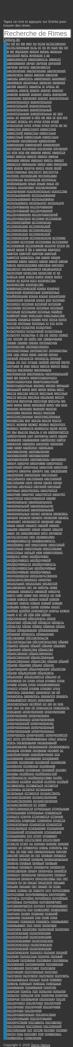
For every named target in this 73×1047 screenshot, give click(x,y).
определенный (42, 727)
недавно (55, 533)
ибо (37, 117)
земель (12, 90)
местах (22, 393)
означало (43, 692)
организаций (47, 742)
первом (37, 859)
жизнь (44, 51)
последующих (41, 1018)
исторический (39, 226)
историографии (19, 222)
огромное (14, 680)
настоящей (52, 478)
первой (24, 859)
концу (40, 300)
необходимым (18, 572)
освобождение (18, 754)
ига (59, 117)
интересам (28, 175)
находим (13, 494)
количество (34, 284)
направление (17, 451)
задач (30, 63)
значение (59, 94)
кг (54, 273)
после (60, 999)
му (9, 432)
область (57, 622)
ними (28, 595)
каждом (37, 253)
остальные (44, 789)
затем (11, 86)
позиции (37, 913)
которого (13, 304)
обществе (45, 649)
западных (30, 82)
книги (49, 276)
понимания (33, 987)
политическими (19, 940)
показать (43, 921)
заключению (36, 71)
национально (17, 502)
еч (48, 47)
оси (57, 754)
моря (63, 428)
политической (17, 948)
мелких (39, 385)
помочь (12, 983)
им (27, 152)
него (44, 533)
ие (60, 125)
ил (9, 152)
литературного (37, 346)
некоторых (15, 552)
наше (20, 525)
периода (13, 878)
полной (61, 952)
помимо (56, 979)
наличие (42, 443)
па (18, 851)
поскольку (47, 999)
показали (27, 921)
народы (25, 471)
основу (61, 770)
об (25, 614)
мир (10, 405)
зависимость (38, 59)
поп (35, 991)
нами (18, 447)
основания (50, 758)
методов (25, 401)
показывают (16, 925)
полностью (28, 956)
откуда (25, 816)
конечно (53, 288)
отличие (56, 816)
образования (48, 630)
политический (17, 937)
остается (51, 785)
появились (15, 1038)
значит (43, 98)
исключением (46, 187)
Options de (11, 40)
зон (60, 113)
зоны (10, 117)
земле (24, 90)
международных (19, 385)
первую (13, 863)
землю (45, 90)
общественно (17, 653)
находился (48, 490)
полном (13, 956)
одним (12, 684)
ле (46, 335)
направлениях (18, 459)
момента (26, 428)
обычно (51, 676)
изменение (47, 141)
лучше (33, 362)
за (48, 55)
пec (12, 851)
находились (30, 490)
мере (42, 389)
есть (33, 47)
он (55, 704)
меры (51, 389)
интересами (47, 175)
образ (11, 630)
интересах (15, 179)
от (35, 805)
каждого (54, 249)
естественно (56, 43)
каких (23, 261)
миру (50, 405)
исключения (16, 191)
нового (22, 599)
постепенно (16, 1026)
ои (53, 692)
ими (50, 164)
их (68, 245)
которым (13, 311)
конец (41, 288)
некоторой (56, 544)
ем (23, 43)
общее (24, 645)
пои (38, 917)
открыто (13, 816)
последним (51, 1007)
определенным (18, 731)
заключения (56, 71)
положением (35, 964)
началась (60, 513)
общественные (42, 657)
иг (54, 117)
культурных (53, 331)
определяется (56, 735)
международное (19, 381)
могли (46, 420)
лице (32, 354)
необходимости (19, 564)
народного (54, 463)
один (31, 680)
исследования (41, 210)
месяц (22, 397)
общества (29, 649)
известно (14, 129)
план (57, 886)
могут (11, 424)
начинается (31, 521)
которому (14, 307)
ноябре (12, 610)
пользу (34, 979)
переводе (57, 867)
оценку (12, 847)
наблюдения (16, 436)
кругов (12, 323)
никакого (27, 591)
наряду (37, 471)
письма (59, 882)
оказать (62, 696)
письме (12, 886)
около (32, 700)
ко (18, 280)
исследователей (45, 214)
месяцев (47, 397)
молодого (57, 424)
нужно (64, 610)
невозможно (30, 533)
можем (21, 424)
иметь (48, 160)
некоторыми (52, 548)
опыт (52, 739)
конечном (14, 292)
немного (13, 556)
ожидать (13, 692)
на (45, 432)
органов (13, 750)
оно (16, 707)
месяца (33, 397)
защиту (22, 86)
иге (65, 117)
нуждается (39, 610)
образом (13, 634)
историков (53, 218)
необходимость (44, 564)
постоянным (16, 1030)
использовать (17, 203)
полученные (33, 972)
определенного (19, 719)
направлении (39, 451)
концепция (15, 300)
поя (41, 1034)
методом (40, 401)
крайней (13, 315)
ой (58, 692)
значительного (18, 102)
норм (35, 607)
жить (24, 55)
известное (48, 129)
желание (22, 51)
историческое (17, 234)
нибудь (43, 587)
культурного (16, 331)
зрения (25, 117)
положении (54, 964)
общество (38, 661)
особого (13, 781)
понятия (13, 991)
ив (43, 117)
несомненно (16, 587)
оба (31, 614)
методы (54, 401)
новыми (13, 607)
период (60, 874)
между (24, 377)
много (37, 412)
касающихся (51, 269)
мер (34, 389)
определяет (35, 735)
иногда (29, 168)
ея (66, 47)
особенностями (40, 777)
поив (45, 917)
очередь (55, 847)
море (54, 428)
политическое (41, 944)
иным (41, 183)
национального (40, 502)
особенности (17, 777)
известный (15, 137)
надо (53, 436)
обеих (46, 614)
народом (60, 467)
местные (46, 393)
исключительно (39, 191)
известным (32, 137)
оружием (39, 750)
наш (58, 521)
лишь (11, 362)
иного (40, 168)
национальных (18, 513)
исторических (17, 230)
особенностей (46, 773)
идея (45, 125)
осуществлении (44, 797)
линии (11, 342)
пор (37, 995)
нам (10, 447)
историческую (40, 238)
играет (12, 121)
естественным (18, 47)
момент (13, 428)
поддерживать (36, 894)
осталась (14, 789)
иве (49, 117)
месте (34, 393)
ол (45, 704)
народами (37, 463)
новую (24, 603)
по (30, 890)
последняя (33, 1010)
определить (16, 735)
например (58, 459)
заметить (26, 78)
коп (48, 300)
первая (46, 855)
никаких (13, 591)
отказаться (53, 812)
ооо (27, 707)
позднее (13, 913)
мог (27, 420)
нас (47, 471)
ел (18, 43)
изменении (15, 144)
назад (62, 436)
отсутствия (51, 840)
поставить (36, 1022)
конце (43, 296)
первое (12, 859)
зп (17, 117)
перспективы (45, 878)
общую (48, 665)
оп (33, 707)
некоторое (39, 544)
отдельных (35, 812)
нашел (54, 525)
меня (26, 389)
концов (29, 300)
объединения (39, 669)
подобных (14, 902)
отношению (34, 832)
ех (44, 47)
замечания (42, 78)
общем (47, 645)
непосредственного (22, 579)
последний (33, 1007)
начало (36, 517)
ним (19, 595)
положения (15, 968)
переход (13, 874)
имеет (46, 152)
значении (14, 98)
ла (41, 335)
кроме (36, 319)
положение (15, 964)
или (21, 152)
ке (58, 273)
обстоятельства (19, 641)
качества (30, 273)
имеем (36, 152)
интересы (48, 179)
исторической (39, 234)
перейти (60, 871)
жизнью (56, 51)
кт (47, 323)
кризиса (24, 319)
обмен (37, 626)
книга (30, 276)
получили (30, 975)
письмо (25, 886)
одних (22, 684)
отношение (37, 828)
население (59, 471)
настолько (49, 474)
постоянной (52, 1026)
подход (39, 906)
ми (63, 401)
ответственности (20, 808)
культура (13, 327)
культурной (35, 331)
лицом (43, 354)
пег (37, 855)
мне (64, 405)
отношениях (16, 836)
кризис (12, 319)
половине (43, 960)
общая (63, 641)
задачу (24, 67)
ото (29, 836)
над (30, 436)
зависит (55, 59)
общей (35, 645)
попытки (59, 991)
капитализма (27, 265)
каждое (12, 253)
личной (12, 358)
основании (32, 758)
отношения (52, 832)
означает (28, 692)
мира (18, 405)
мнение (13, 408)
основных (33, 770)
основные (30, 766)
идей (55, 121)
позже (25, 913)
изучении (29, 148)
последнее (34, 1003)
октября (35, 704)
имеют (59, 160)
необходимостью (20, 568)
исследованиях (19, 214)
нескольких (15, 583)
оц (31, 843)
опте (16, 739)
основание (15, 758)
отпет (37, 836)
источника (43, 241)
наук (28, 482)
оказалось (32, 696)
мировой (38, 405)
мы (14, 432)
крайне (56, 311)
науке (47, 482)
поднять (13, 898)
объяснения (27, 673)
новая (11, 599)
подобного (43, 898)
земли (34, 90)
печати (12, 882)
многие (51, 408)
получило (46, 975)
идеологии (15, 125)
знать (47, 94)
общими (25, 665)
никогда (54, 591)
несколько (33, 583)
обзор (51, 618)
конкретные (32, 292)
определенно (39, 715)
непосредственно (43, 575)
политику (62, 929)
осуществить (50, 793)
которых (44, 311)
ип (57, 183)
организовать (59, 746)
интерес (13, 175)
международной (45, 381)
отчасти (13, 843)
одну (56, 688)
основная (26, 762)
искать (12, 187)
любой (44, 362)
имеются (14, 164)
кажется (13, 257)
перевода (41, 867)
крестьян (36, 315)
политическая (17, 933)
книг (22, 276)
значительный (41, 109)
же (12, 51)
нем (39, 552)
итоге (61, 245)
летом (18, 339)
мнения (39, 408)
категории (14, 273)
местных (61, 393)
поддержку (57, 894)
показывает (60, 921)
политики (29, 929)
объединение (17, 669)
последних (15, 1010)
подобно (27, 898)
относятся (54, 824)
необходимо (39, 556)
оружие (26, 750)
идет (27, 125)
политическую (18, 952)
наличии (56, 443)
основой (48, 770)
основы (12, 773)
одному (46, 688)
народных (30, 467)
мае (27, 366)
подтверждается (20, 906)
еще (54, 47)
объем (12, 673)
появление (32, 1038)
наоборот (30, 447)
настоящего (16, 478)
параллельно (44, 851)
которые (42, 307)
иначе (18, 168)
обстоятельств (37, 638)
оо (22, 707)
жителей (13, 55)
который (56, 307)
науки (57, 482)
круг (45, 319)
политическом (40, 948)
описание (14, 711)
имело (42, 156)
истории (38, 218)
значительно (59, 98)
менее (51, 385)
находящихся (34, 498)
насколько (32, 474)
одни (61, 680)
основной (42, 762)
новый (46, 603)
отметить (14, 820)
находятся (15, 498)
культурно (43, 327)
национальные (18, 509)
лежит (63, 335)
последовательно (20, 1014)
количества (47, 280)
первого (59, 855)
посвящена (29, 999)
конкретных (50, 292)
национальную (41, 506)
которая (58, 300)
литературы (58, 350)
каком (63, 261)
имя (10, 168)
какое (43, 261)
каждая (41, 249)
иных (50, 183)
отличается (40, 816)
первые (25, 863)
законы (12, 78)
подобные (60, 898)
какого (33, 261)
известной (15, 133)
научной (40, 486)
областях (14, 626)
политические (40, 933)
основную (14, 766)
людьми (13, 366)
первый (38, 863)
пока (53, 917)
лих (9, 354)
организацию (17, 746)
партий (12, 855)
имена (53, 156)
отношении (55, 828)
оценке (51, 843)
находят (58, 494)
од (24, 680)
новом (54, 599)
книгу (58, 276)
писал (32, 882)
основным (47, 766)
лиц (16, 354)
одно (32, 684)
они (9, 707)
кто (52, 323)
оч (20, 847)
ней (27, 544)
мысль (34, 432)
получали (47, 968)
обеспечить (36, 618)
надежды (41, 436)
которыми (28, 311)
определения (17, 715)
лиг (39, 339)
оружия (53, 750)
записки (45, 82)
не (18, 533)
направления (39, 455)
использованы (43, 199)
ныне (11, 614)
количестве (16, 284)
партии (61, 851)
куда (59, 323)
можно (44, 424)
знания (36, 94)
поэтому (30, 1034)
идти (54, 125)
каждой (25, 253)
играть (23, 121)
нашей (43, 525)
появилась (53, 1034)
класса (12, 276)
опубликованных (34, 739)
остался (28, 789)
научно (12, 486)
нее (32, 537)
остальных (15, 793)
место (11, 397)
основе (12, 762)
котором (54, 304)
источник (27, 241)
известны (31, 133)
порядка (47, 995)
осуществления (45, 801)
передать (45, 871)
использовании (43, 195)
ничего (44, 595)
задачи (12, 67)
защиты (35, 86)
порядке (61, 995)
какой (53, 261)
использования (19, 199)
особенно (26, 773)
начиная (47, 521)
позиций (51, 913)
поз (30, 909)
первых (12, 867)
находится (43, 494)
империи (60, 164)
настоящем (15, 482)
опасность (61, 707)
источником (34, 245)
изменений (33, 144)
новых (25, 607)
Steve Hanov (40, 1045)
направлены (40, 459)
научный (54, 486)
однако (50, 680)
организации (26, 742)
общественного (41, 653)
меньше (63, 385)
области (44, 622)
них (35, 595)
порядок (13, 999)
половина (27, 960)
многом (49, 412)
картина (44, 265)
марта (45, 366)
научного (26, 486)
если (41, 43)
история (13, 241)
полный (56, 956)
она (60, 704)
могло (56, 420)
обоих (60, 626)
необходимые (45, 568)
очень (43, 847)
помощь (39, 983)
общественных (18, 661)
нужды (54, 610)
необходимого (18, 560)
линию (22, 342)
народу (12, 471)
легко (53, 335)
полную (44, 956)
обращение (45, 634)
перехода (28, 874)
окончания (46, 700)
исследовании (41, 207)
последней (52, 1003)
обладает (14, 622)
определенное (43, 719)
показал (13, 921)
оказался (48, 696)
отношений (15, 832)
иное (49, 168)
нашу (11, 533)
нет (29, 587)
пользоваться (17, 979)
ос (61, 750)
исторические (17, 226)
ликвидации (52, 339)
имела (21, 156)
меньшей (14, 389)
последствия (45, 1014)
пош (20, 1034)
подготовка (61, 890)
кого (33, 280)
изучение (14, 148)
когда (25, 280)
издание (13, 141)
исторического (40, 230)
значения (29, 98)
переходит (45, 874)
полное (49, 952)
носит (55, 607)
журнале (36, 55)
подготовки (15, 894)
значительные (18, 109)
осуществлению (19, 801)
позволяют (59, 909)
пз (20, 882)
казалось (27, 257)
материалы (35, 374)
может (33, 424)
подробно (30, 902)
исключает (26, 187)
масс (65, 366)
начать (63, 517)
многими (13, 412)
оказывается (16, 700)
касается (14, 269)
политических (42, 940)
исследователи (19, 218)
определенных (42, 731)
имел (11, 156)
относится (37, 824)
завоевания (16, 63)
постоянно (34, 1026)
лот (23, 362)
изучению (44, 148)
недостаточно (17, 537)
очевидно (30, 847)
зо (54, 113)
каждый (50, 253)
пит (34, 886)
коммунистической (21, 288)
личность (41, 358)
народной (14, 467)
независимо (45, 537)
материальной (56, 374)
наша (11, 525)
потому (49, 1030)
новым (57, 603)
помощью (53, 983)
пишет (43, 886)
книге (39, 276)
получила (14, 975)
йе (30, 249)
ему (29, 43)
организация (38, 746)
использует (38, 203)
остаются (31, 793)
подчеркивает (57, 906)
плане (11, 890)
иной (57, 168)
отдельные (42, 808)
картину (58, 265)
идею (36, 125)
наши (36, 529)
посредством (17, 1022)
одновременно (48, 684)
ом (50, 704)
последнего (16, 1003)
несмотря (49, 583)
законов (51, 74)
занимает (59, 78)
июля (11, 249)
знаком (12, 94)
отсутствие (33, 840)
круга (53, 319)
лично (53, 354)
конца (33, 296)
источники (60, 241)
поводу (38, 890)
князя (11, 280)
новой (43, 599)
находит (27, 494)
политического (18, 944)
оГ (20, 614)
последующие (18, 1018)
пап (30, 851)
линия (33, 342)
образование (27, 630)
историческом (18, 238)
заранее (58, 82)
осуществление (19, 797)
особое (25, 781)
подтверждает (50, 902)
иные (32, 183)
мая (10, 377)
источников (15, 245)
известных (50, 137)
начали (24, 517)
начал (35, 513)
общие (52, 661)
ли (26, 339)
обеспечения (17, 618)
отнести (59, 820)
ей (13, 43)
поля (45, 979)
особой (37, 781)
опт (9, 739)
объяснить (46, 673)
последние (15, 1007)
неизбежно (15, 544)
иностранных (17, 172)
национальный (42, 509)
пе (32, 855)
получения (15, 972)
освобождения (42, 754)
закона (39, 74)
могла (36, 420)
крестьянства (54, 315)
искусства (59, 191)
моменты (41, 428)
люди (65, 362)
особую (50, 781)
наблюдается (58, 432)
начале (12, 517)
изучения (60, 148)
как (37, 257)
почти (11, 1034)
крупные (24, 323)
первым (51, 863)
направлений (17, 455)
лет (9, 339)
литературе (16, 346)
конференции (17, 296)
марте (55, 366)
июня (20, 249)
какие (45, 257)
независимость (43, 540)
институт (35, 172)
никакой (41, 591)
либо (32, 339)
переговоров (17, 871)
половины (60, 960)
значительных (41, 113)
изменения (51, 144)
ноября (24, 610)
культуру (13, 335)
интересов (32, 179)
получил (51, 972)
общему (59, 645)
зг (43, 86)
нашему (25, 529)
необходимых (40, 572)
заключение (16, 71)
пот (29, 1030)
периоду (27, 878)
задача (41, 63)
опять (11, 742)
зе (57, 86)
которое (27, 304)
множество (15, 420)
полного (36, 952)
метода (12, 401)
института (50, 172)
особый (62, 781)
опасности (44, 707)
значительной (17, 106)
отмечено (44, 820)
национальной (18, 506)
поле (37, 925)
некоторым (33, 548)
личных (55, 358)
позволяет (42, 909)
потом (38, 1030)
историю (59, 238)
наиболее (48, 440)
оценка (39, 843)
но (52, 595)
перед (32, 871)
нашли (57, 529)
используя (56, 203)
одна (40, 680)
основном (58, 762)
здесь (50, 86)
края (24, 315)
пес (59, 878)
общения (14, 649)
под (48, 890)
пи (24, 882)
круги (62, 319)
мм (57, 405)
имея (41, 164)
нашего (31, 525)
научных (13, 490)
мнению (26, 408)
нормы (45, 607)
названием (30, 440)
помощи (25, 983)
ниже (53, 587)
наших (46, 529)
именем (13, 160)
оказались (15, 696)
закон (28, 74)
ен (35, 43)
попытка (45, 991)
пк (50, 886)
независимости (19, 540)
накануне (14, 443)
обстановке (16, 638)
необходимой (40, 560)
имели (31, 156)
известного (30, 129)
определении (54, 711)
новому (12, 603)
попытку (13, 995)
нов (58, 595)
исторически (41, 222)
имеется (58, 152)
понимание (15, 987)
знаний (24, 94)
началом (50, 517)
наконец (28, 443)
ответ (42, 805)
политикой (46, 929)
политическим (40, 937)
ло (18, 362)
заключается (40, 67)
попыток (27, 995)
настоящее (34, 478)
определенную (41, 723)
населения (15, 474)
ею (61, 47)
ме (16, 377)
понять (26, 991)
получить (62, 975)
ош (65, 847)
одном (34, 688)
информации (17, 183)
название (14, 440)
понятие (49, 987)
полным (13, 960)
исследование (18, 207)
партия (24, 855)
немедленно (53, 552)
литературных (18, 350)
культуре (28, 327)
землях (57, 90)
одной (23, 688)
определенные (18, 727)
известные (47, 133)
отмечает (29, 820)
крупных (38, 323)
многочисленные (20, 416)
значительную (40, 106)
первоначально (56, 859)
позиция (27, 917)
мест (60, 389)
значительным (18, 113)
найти (61, 440)
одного (12, 688)
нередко (44, 579)
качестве (45, 273)
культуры (28, 335)
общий (63, 661)
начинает (14, 521)
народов (46, 467)
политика (49, 925)
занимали (14, 82)
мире (27, 405)
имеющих (29, 164)
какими (12, 261)
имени (25, 160)
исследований (18, 210)
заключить (15, 74)
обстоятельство (44, 641)
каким (55, 257)
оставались (16, 785)
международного (43, 377)
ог (59, 676)
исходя (50, 245)
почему (61, 1030)
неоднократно (18, 575)
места (11, 393)
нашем (12, 529)
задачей (54, 63)
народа (23, 463)
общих (37, 665)
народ (11, 463)
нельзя (29, 552)
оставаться (34, 785)
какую (11, 265)
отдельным (60, 808)
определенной (18, 723)
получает (32, 968)
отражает (50, 836)
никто (11, 595)
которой (41, 304)
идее (37, 121)
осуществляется (19, 805)
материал (25, 370)
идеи (46, 121)
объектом (58, 669)
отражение (15, 840)
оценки (63, 843)
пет (65, 878)
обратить (28, 634)
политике (14, 929)
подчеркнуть (16, 909)
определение (33, 711)
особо (57, 777)
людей (55, 362)
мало (35, 366)
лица (24, 354)
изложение (29, 141)
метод (59, 397)
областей (29, 622)
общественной (18, 657)
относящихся (17, 828)
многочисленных (47, 416)
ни (35, 587)
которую (28, 307)
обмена (49, 626)
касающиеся (31, 269)
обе (37, 614)
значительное (41, 102)
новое (33, 599)
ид (31, 121)
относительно (17, 824)
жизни (34, 51)
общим (12, 665)
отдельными (16, 812)
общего (12, 645)
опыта (61, 739)
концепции (57, 296)
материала (42, 370)
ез (8, 43)
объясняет (15, 676)
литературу (39, 350)
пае (23, 851)
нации (51, 498)
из (65, 125)
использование (19, 195)
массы (12, 370)
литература (48, 342)
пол (29, 925)
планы (22, 890)
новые (35, 603)
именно (37, 160)
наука (37, 482)
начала (46, 513)
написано (46, 447)
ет (39, 47)
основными (15, 770)
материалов (16, 374)
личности (26, 358)
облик (26, 626)
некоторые (15, 548)
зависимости (17, 59)
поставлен (53, 1022)
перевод (26, 867)
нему (25, 556)
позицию (13, 917)
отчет (24, 843)
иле (14, 152)
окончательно (17, 704)
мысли (23, 432)
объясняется (34, 676)
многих (26, 412)
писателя (45, 882)
